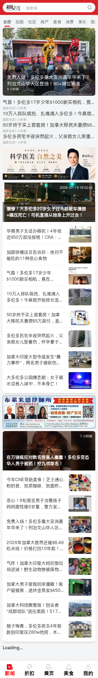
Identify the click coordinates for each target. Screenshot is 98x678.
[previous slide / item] (6, 62)
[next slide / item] (91, 62)
